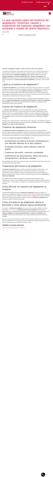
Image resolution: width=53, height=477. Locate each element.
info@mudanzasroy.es (43, 2)
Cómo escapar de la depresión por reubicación (13, 227)
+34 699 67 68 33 (27, 2)
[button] (50, 13)
